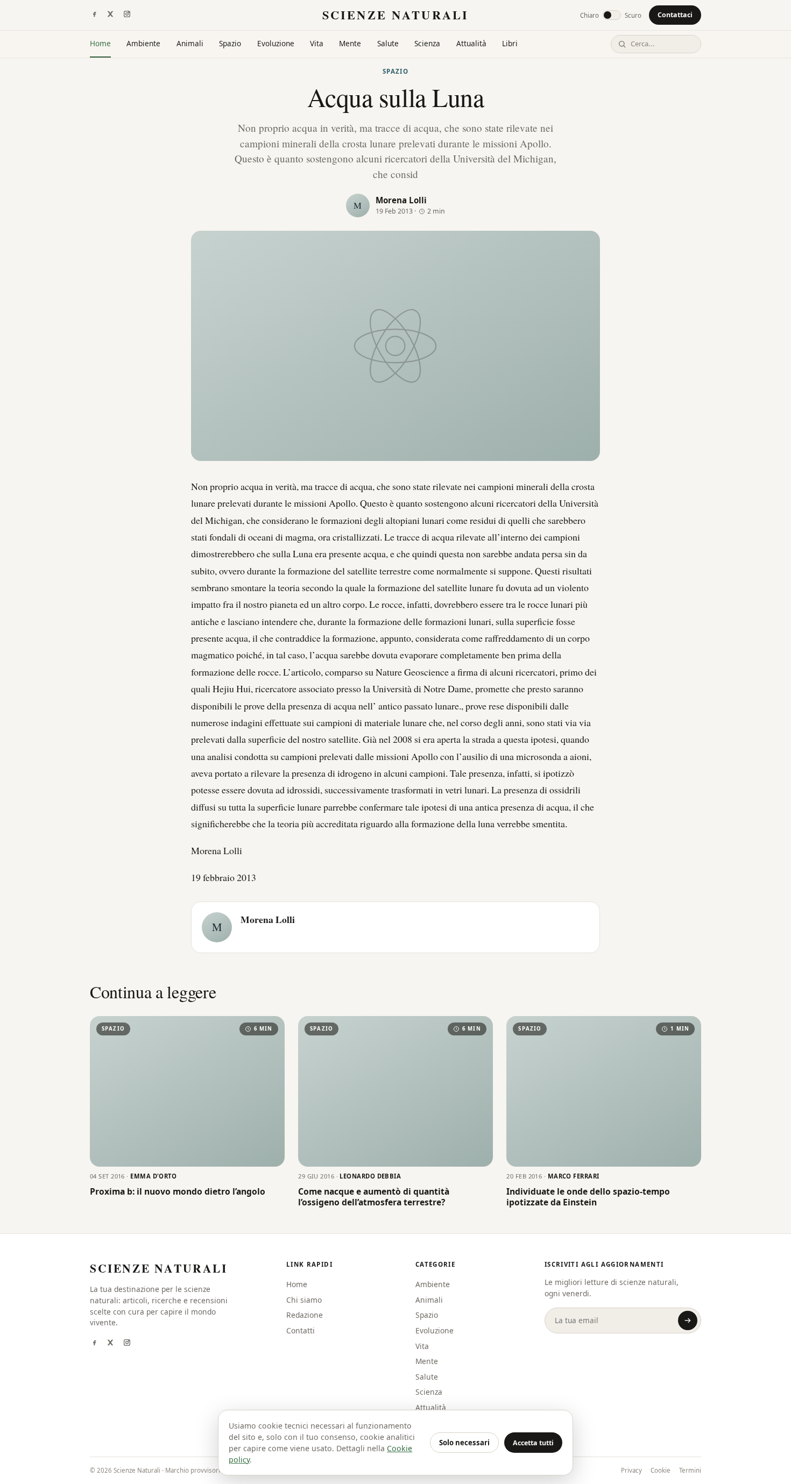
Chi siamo (304, 1300)
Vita (316, 43)
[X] (110, 15)
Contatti (300, 1330)
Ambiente (143, 43)
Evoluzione (275, 43)
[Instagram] (127, 15)
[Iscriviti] (687, 1320)
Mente (350, 43)
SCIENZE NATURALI (395, 15)
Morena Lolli (401, 200)
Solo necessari (464, 1442)
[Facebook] (94, 15)
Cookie (660, 1470)
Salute (388, 43)
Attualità (471, 43)
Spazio (230, 43)
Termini (690, 1470)
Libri (510, 43)
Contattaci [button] (675, 14)
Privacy (631, 1470)
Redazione (304, 1315)
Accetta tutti (533, 1442)
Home (100, 43)
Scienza (427, 43)
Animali (189, 43)
